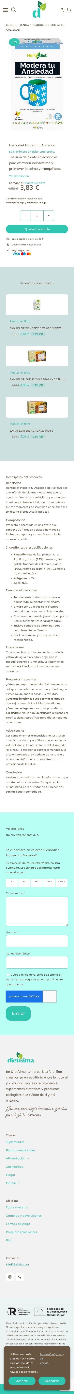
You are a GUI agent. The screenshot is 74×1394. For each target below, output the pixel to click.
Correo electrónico (19, 953)
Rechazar (52, 1381)
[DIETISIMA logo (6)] (21, 1052)
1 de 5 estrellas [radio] (12, 883)
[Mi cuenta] (62, 10)
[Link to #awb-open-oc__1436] (13, 9)
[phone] (20, 1277)
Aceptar (22, 1381)
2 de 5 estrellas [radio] (25, 883)
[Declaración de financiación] (37, 1312)
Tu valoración (15, 893)
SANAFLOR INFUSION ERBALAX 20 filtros (38, 379)
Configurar (56, 1354)
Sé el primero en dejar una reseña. (32, 151)
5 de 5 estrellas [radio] (62, 883)
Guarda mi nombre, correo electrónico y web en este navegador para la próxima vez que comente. (34, 979)
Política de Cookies (44, 1359)
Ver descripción (19, 176)
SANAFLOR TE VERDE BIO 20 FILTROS (35, 328)
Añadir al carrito (39, 229)
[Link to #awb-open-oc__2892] (5, 10)
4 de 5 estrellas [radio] (50, 883)
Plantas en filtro (35, 183)
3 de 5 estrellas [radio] (37, 883)
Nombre (12, 932)
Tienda (23, 25)
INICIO (11, 25)
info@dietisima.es (17, 1264)
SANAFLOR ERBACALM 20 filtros (31, 430)
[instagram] (10, 1277)
